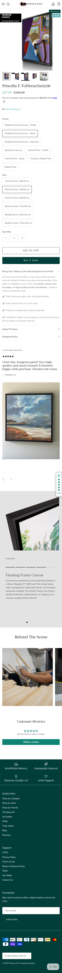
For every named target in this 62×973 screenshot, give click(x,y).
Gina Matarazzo (12, 109)
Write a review (31, 742)
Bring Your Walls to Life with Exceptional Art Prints (27, 271)
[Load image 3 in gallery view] (31, 39)
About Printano (9, 329)
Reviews (6, 835)
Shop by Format (10, 807)
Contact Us (7, 879)
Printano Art (13, 963)
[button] (59, 484)
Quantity (6, 231)
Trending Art (8, 812)
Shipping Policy (10, 336)
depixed (32, 963)
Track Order (8, 825)
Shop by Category (11, 798)
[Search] (9, 4)
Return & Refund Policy (13, 866)
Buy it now (31, 260)
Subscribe (12, 919)
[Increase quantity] (22, 237)
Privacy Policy (9, 857)
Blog (4, 830)
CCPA (5, 852)
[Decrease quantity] (5, 237)
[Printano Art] (31, 4)
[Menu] (3, 4)
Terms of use (8, 861)
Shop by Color (9, 803)
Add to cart (31, 250)
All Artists (7, 816)
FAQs (5, 821)
